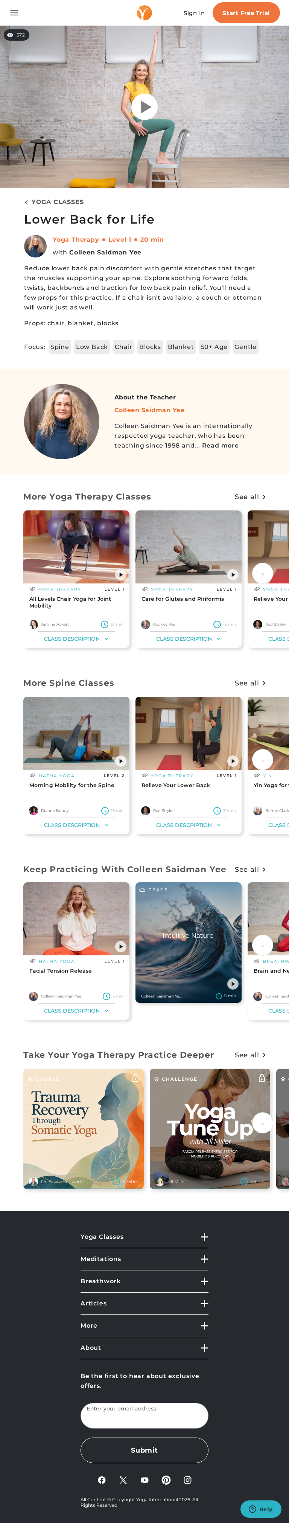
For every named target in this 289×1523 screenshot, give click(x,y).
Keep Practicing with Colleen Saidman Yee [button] (125, 869)
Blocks (150, 346)
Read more (220, 445)
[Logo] (144, 12)
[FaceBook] (101, 1479)
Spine (59, 346)
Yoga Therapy (76, 239)
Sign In (194, 13)
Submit (144, 1450)
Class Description (72, 638)
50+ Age (214, 346)
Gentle (245, 346)
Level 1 (120, 239)
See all (247, 497)
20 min (152, 239)
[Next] (262, 573)
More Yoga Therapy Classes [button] (87, 497)
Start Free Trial (246, 13)
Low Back (92, 346)
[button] (120, 574)
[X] (123, 1479)
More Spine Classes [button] (68, 683)
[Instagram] (187, 1479)
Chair (123, 346)
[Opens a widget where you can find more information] (260, 1509)
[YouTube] (144, 1479)
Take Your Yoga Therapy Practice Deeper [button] (118, 1055)
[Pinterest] (166, 1479)
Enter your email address (122, 1409)
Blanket (181, 346)
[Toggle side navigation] (14, 13)
